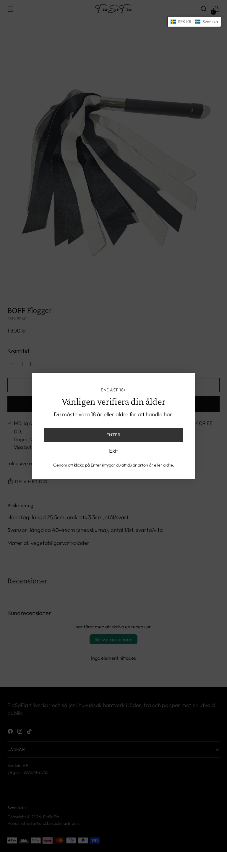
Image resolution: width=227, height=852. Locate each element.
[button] (194, 22)
